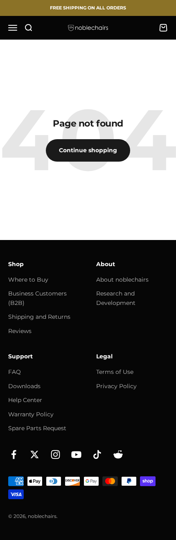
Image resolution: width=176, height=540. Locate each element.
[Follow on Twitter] (34, 454)
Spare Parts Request (37, 428)
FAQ (14, 372)
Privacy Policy (116, 386)
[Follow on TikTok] (97, 454)
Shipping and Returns (39, 316)
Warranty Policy (31, 414)
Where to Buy (28, 279)
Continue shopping (88, 150)
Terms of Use (114, 372)
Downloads (24, 386)
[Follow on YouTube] (76, 454)
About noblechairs (122, 279)
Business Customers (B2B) (37, 298)
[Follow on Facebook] (13, 454)
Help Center (25, 400)
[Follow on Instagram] (55, 454)
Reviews (20, 331)
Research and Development (115, 298)
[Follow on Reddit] (118, 454)
